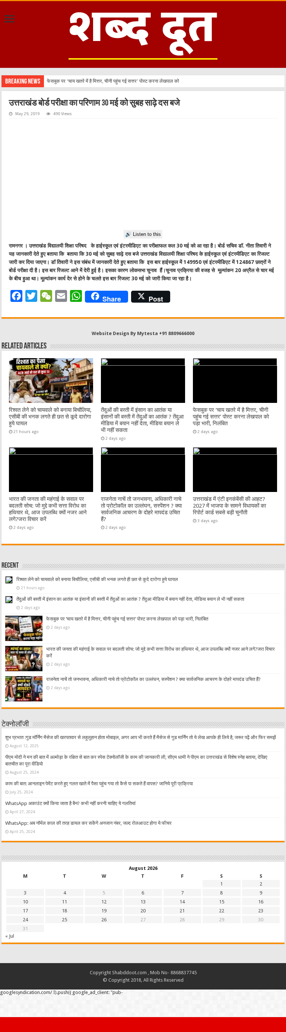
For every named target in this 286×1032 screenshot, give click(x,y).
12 (104, 902)
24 (25, 919)
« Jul (9, 936)
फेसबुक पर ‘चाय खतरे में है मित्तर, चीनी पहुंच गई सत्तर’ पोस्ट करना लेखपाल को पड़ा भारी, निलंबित (231, 417)
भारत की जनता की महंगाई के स (73, 81)
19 (104, 910)
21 (182, 910)
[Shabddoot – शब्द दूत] (143, 33)
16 (260, 902)
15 (221, 902)
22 (221, 910)
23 (260, 910)
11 (64, 902)
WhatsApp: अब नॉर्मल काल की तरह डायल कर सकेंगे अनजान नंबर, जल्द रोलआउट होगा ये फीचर (88, 823)
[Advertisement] (143, 174)
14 (182, 902)
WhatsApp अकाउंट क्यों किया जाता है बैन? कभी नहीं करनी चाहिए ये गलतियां (70, 803)
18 (64, 910)
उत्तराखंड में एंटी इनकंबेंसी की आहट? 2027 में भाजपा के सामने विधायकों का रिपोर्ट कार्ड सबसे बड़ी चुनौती (229, 506)
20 (143, 910)
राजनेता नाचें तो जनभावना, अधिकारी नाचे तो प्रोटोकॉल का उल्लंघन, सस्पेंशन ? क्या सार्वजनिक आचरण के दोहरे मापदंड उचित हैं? (141, 509)
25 (64, 919)
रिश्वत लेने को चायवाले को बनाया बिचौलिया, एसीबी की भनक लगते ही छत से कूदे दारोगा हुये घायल (50, 417)
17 (25, 910)
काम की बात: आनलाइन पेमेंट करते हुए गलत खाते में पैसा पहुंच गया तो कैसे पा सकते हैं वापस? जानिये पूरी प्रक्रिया (99, 783)
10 (25, 902)
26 (104, 919)
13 (143, 902)
